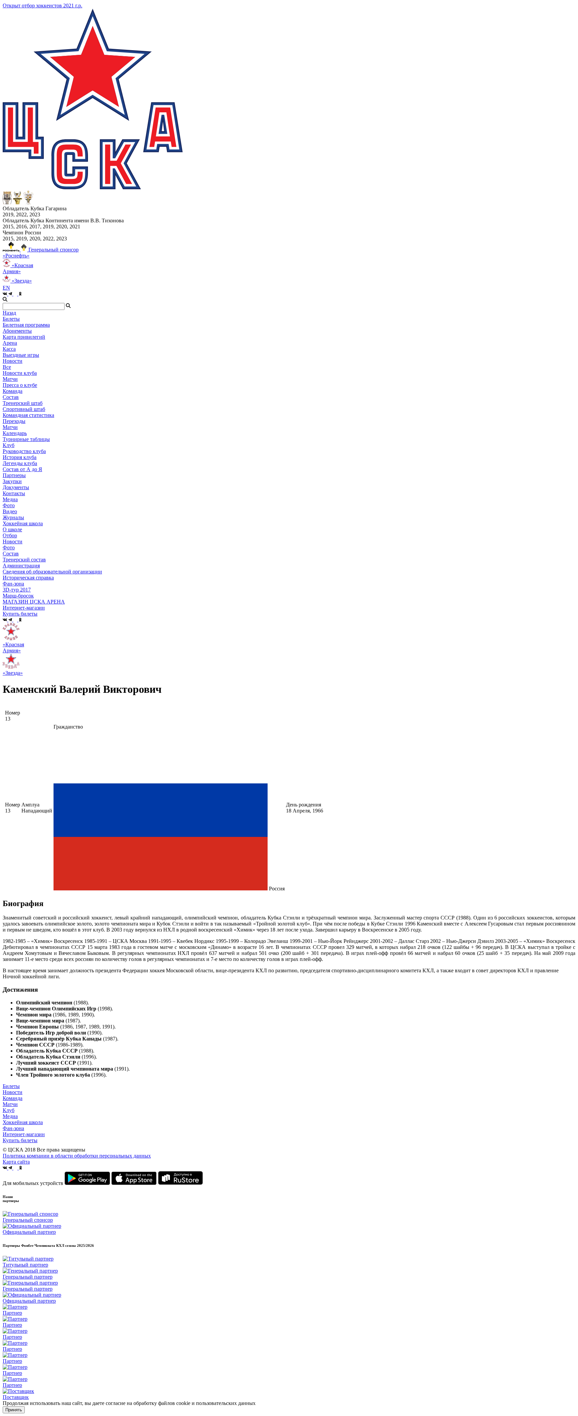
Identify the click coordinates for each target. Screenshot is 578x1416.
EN (6, 288)
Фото (9, 505)
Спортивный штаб (24, 409)
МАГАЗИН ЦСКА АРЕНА (34, 602)
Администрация (21, 565)
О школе (12, 529)
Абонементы (17, 331)
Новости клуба (20, 373)
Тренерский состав (24, 559)
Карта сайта (16, 1162)
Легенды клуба (20, 463)
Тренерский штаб (22, 403)
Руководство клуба (24, 451)
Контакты (14, 493)
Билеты (11, 1086)
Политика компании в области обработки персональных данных (77, 1156)
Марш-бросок (18, 595)
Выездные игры (21, 355)
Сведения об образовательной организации (52, 571)
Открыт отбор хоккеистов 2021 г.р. (42, 5)
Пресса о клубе (20, 385)
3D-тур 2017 (17, 589)
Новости (12, 541)
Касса (9, 349)
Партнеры (14, 475)
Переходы (14, 421)
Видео (10, 511)
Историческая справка (28, 577)
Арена (10, 343)
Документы (16, 487)
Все (7, 367)
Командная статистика (28, 415)
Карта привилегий (24, 337)
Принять (13, 1409)
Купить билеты (20, 1140)
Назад (9, 313)
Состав (11, 397)
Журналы (13, 517)
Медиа (10, 1116)
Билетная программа (26, 325)
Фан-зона (13, 1128)
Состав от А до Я (22, 469)
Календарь (15, 433)
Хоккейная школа (23, 1122)
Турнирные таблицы (26, 439)
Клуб (8, 1110)
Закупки (12, 481)
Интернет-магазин (24, 1134)
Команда (12, 1098)
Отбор (10, 535)
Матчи (10, 379)
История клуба (19, 457)
